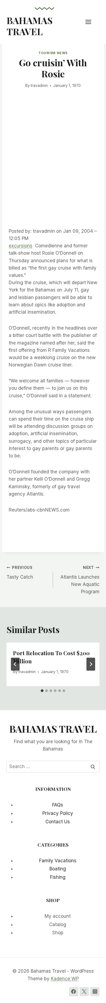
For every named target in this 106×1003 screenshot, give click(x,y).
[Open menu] (91, 22)
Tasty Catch (20, 572)
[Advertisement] (53, 166)
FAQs (57, 805)
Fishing (58, 877)
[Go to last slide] (15, 664)
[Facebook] (73, 991)
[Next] (90, 664)
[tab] (42, 690)
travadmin (39, 85)
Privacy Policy (57, 813)
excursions (20, 245)
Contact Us (57, 821)
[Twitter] (84, 991)
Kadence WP (65, 978)
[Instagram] (94, 991)
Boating (57, 868)
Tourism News (53, 53)
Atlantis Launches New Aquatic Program (79, 579)
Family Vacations (57, 860)
